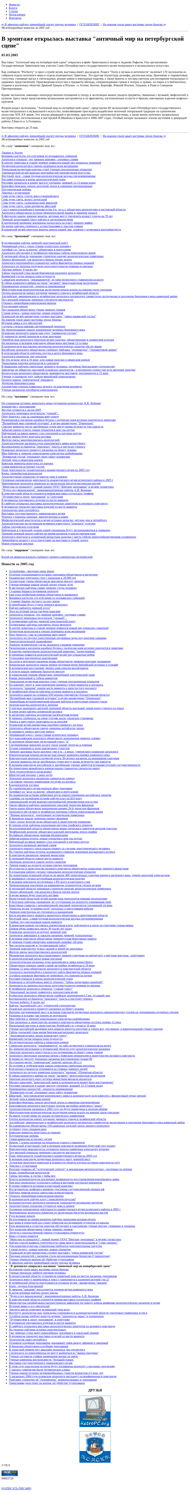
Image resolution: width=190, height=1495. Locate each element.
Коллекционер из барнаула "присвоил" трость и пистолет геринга (43, 446)
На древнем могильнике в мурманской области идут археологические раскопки (59, 1048)
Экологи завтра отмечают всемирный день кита (39, 1309)
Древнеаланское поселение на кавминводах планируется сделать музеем (55, 885)
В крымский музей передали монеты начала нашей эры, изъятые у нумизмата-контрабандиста (61, 229)
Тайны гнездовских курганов (20, 526)
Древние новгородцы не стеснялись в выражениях (41, 912)
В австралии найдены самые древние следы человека (43, 587)
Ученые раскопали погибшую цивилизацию (29, 389)
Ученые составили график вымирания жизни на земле (43, 1356)
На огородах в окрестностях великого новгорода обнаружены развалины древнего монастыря (68, 868)
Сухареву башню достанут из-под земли (34, 601)
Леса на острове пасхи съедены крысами (34, 611)
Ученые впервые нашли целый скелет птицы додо (41, 584)
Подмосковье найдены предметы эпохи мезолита (40, 624)
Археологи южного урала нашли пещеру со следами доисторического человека (59, 848)
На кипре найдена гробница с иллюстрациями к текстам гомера (42, 226)
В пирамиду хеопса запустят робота (31, 731)
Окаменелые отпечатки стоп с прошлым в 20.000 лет (42, 577)
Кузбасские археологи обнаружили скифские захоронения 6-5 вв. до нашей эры (59, 995)
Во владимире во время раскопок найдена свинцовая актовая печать (52, 1219)
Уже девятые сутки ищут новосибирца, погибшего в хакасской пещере (54, 1332)
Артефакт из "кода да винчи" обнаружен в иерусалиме (36, 249)
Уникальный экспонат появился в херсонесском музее (43, 992)
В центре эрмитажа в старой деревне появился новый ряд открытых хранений (51, 162)
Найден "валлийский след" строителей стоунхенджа (42, 1005)
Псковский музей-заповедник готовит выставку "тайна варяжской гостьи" (48, 316)
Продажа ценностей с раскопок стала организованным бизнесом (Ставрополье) (59, 1256)
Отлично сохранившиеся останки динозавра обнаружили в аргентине (53, 574)
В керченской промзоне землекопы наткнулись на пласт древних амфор (47, 222)
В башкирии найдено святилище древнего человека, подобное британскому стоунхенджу (58, 366)
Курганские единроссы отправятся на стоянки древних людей (48, 1069)
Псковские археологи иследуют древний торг (38, 932)
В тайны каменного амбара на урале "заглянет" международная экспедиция (49, 283)
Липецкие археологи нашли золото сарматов (37, 861)
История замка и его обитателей (21, 323)
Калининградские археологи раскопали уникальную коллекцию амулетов (56, 1202)
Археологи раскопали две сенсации (24, 356)
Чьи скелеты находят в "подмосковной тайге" (38, 945)
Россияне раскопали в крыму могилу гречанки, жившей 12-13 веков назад (48, 182)
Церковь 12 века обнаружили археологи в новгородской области (50, 968)
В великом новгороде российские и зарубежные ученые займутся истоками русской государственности (74, 765)
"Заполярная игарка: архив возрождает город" (38, 1035)
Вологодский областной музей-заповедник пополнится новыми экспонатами (58, 898)
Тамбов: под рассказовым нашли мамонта (35, 922)
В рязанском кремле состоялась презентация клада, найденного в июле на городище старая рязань (71, 925)
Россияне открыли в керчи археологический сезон (33, 179)
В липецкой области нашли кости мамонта (36, 858)
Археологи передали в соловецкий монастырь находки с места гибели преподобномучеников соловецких (68, 536)
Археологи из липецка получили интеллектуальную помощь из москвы (47, 266)
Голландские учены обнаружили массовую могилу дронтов (46, 581)
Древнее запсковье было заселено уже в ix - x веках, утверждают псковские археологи (63, 751)
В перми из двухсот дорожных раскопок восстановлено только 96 (50, 1059)
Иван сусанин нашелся (23, 1236)
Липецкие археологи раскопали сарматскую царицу (42, 778)
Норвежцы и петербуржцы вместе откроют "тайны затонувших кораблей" (56, 982)
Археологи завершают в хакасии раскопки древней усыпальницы (50, 935)
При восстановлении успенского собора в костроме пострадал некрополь (55, 1182)
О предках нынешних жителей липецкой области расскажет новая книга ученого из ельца (66, 708)
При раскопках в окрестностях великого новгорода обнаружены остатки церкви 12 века (65, 1022)
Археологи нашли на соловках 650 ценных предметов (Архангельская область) (59, 694)
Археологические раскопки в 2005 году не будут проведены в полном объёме (58, 1109)
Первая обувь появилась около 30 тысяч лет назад (40, 928)
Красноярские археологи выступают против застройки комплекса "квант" (56, 1105)
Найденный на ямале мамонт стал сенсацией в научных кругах (41, 433)
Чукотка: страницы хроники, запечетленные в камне (34, 516)
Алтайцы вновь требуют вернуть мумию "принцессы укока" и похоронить (56, 1316)
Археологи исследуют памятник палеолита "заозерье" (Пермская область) (56, 1072)
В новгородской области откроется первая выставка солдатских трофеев (47, 493)
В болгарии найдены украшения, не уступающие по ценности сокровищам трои (60, 901)
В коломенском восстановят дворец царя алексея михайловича (48, 668)
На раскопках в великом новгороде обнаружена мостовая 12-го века (44, 343)
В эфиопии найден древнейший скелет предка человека (44, 1262)
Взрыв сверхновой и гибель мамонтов (33, 678)
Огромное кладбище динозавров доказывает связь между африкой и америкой (58, 1342)
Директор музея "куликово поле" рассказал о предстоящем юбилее (51, 908)
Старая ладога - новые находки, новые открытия (32, 313)
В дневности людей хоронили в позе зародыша (31, 336)
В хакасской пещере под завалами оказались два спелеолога (47, 1349)
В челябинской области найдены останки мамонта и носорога (48, 691)
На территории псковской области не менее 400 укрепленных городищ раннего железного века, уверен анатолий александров (89, 875)
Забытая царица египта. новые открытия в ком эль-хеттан (38, 430)
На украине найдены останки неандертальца (37, 1329)
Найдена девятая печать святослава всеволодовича (41, 1192)
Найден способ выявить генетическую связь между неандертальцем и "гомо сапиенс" (63, 1242)
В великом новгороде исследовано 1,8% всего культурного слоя (49, 881)
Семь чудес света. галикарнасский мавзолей (29, 202)
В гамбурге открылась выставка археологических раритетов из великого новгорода (54, 503)
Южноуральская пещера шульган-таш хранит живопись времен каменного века (59, 755)
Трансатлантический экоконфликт (30, 641)
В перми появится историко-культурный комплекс (41, 1185)
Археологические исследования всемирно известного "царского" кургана (48, 523)
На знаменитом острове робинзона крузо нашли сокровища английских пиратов (60, 795)
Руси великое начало (14, 306)
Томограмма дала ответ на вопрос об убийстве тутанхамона (47, 1383)
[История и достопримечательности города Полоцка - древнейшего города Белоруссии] (95, 1461)
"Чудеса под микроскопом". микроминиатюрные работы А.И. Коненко (46, 490)
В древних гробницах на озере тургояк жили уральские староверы (51, 718)
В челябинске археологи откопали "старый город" (41, 988)
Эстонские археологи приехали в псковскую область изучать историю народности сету (64, 1162)
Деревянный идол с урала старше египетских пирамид (36, 246)
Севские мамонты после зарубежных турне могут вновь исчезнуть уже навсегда (52, 426)
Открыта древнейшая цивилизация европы (28, 303)
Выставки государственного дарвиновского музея (33, 513)
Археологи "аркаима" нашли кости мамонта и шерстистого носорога (52, 688)
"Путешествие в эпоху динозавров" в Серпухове (32, 496)
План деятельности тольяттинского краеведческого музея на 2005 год (45, 470)
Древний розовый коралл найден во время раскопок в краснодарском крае (48, 533)
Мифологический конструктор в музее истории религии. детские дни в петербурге (54, 520)
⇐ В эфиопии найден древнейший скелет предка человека (38, 136)
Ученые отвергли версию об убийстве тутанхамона (41, 1259)
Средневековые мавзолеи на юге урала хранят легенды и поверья (50, 744)
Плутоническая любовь (16, 189)
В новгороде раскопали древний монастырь (37, 855)
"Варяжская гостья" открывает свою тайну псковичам (35, 456)
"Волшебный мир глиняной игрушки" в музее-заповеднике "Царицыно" (47, 423)
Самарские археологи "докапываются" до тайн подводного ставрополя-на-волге (52, 279)
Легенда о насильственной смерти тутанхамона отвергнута (46, 1232)
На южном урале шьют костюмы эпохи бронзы (31, 319)
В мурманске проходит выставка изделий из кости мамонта (39, 506)
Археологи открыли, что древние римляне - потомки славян (39, 159)
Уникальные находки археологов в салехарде (30, 363)
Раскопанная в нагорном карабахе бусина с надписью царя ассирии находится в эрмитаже (58, 419)
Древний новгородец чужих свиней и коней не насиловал (46, 948)
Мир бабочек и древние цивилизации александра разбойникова (41, 453)
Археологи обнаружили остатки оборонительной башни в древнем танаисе (49, 212)
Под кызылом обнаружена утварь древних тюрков (33, 309)
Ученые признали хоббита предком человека (37, 1272)
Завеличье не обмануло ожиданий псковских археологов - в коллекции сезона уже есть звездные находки (68, 369)
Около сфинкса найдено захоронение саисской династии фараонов (51, 805)
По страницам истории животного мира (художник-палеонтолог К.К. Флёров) (51, 403)
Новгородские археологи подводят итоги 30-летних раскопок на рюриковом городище (64, 758)
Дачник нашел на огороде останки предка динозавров (43, 865)
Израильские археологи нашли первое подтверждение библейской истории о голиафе (63, 664)
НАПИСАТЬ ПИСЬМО (16, 1488)
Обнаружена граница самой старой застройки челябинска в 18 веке (52, 965)
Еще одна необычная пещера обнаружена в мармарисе (43, 594)
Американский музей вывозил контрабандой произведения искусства (45, 172)
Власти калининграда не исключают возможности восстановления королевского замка (64, 1179)
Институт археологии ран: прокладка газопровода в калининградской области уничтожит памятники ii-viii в (78, 1312)
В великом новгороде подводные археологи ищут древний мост (49, 1159)
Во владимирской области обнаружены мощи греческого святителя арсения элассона (63, 828)
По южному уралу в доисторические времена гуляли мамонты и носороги (56, 684)
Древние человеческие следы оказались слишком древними (47, 644)
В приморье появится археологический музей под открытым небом (52, 654)
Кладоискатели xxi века (24, 785)
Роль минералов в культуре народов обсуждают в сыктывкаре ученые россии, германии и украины (72, 1226)
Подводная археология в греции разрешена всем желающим (39, 166)
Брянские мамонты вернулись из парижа (27, 463)
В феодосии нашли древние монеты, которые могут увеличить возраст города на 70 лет (57, 216)
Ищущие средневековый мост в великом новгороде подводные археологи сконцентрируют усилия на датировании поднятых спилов (93, 1012)
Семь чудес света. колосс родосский (24, 199)
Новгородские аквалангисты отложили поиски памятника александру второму (59, 1149)
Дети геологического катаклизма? (30, 771)
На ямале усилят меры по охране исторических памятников (47, 1115)
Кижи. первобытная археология (21, 473)
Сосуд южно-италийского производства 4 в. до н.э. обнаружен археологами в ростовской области (63, 209)
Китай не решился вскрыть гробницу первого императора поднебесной (47, 556)
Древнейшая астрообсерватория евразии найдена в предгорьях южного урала (58, 701)
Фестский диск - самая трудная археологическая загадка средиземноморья (48, 176)
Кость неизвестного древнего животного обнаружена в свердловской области (58, 915)
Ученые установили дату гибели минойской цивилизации (38, 376)
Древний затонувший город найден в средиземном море (37, 219)
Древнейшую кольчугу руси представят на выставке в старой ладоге (44, 540)
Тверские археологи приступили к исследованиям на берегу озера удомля (56, 1052)
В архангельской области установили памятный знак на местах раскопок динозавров (63, 1276)
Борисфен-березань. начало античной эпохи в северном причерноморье (46, 186)
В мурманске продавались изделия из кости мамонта (34, 500)
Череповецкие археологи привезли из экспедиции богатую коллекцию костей (51, 483)
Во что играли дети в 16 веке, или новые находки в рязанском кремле (45, 359)
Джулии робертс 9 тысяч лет (19, 269)
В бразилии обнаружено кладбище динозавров (38, 1346)
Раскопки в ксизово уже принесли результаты (38, 1015)
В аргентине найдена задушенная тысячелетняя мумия (43, 714)
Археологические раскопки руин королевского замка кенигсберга (43, 443)
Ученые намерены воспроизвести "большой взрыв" (41, 1359)
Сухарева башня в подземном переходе (33, 591)
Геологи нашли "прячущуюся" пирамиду (27, 379)
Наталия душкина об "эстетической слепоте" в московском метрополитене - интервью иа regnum (70, 1169)
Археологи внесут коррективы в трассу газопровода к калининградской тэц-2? (59, 1279)
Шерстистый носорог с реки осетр (31, 775)
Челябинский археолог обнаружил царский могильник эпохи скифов (53, 831)
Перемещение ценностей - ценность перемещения (33, 286)
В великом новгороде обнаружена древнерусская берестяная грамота (52, 938)
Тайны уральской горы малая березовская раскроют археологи (41, 273)
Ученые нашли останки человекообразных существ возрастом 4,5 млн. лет (56, 1373)
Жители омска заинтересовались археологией (30, 440)
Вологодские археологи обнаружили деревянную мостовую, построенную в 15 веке (54, 373)
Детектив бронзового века (18, 383)
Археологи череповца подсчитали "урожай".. (30, 413)
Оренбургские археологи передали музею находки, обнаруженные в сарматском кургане (57, 339)
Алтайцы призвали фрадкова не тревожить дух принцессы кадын (50, 975)
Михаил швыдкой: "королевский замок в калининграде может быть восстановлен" (61, 1082)
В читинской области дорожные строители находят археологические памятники (52, 256)
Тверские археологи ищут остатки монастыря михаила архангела (50, 1079)
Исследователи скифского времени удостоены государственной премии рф (56, 1189)
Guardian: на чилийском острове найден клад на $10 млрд (45, 798)
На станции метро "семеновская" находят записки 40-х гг (45, 1062)
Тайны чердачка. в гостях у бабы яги (32, 1175)
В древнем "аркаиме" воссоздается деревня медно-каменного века (51, 1289)
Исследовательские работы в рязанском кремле (39, 1042)
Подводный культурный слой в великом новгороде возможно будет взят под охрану (62, 1145)
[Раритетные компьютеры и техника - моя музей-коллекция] (95, 1426)
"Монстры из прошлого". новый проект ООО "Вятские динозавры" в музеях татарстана (57, 486)
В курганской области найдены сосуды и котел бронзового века (42, 353)
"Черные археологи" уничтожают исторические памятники (46, 815)
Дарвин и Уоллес (12, 152)
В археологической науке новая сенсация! (35, 958)
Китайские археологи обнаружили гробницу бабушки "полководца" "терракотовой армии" (59, 349)
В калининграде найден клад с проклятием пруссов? (42, 1199)
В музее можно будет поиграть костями (26, 436)
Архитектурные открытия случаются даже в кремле (34, 476)
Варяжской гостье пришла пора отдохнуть (28, 276)
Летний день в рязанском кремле (22, 460)
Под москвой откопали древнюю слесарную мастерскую (37, 299)
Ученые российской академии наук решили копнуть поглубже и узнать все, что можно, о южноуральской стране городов (86, 1028)
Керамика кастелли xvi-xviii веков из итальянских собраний (39, 156)
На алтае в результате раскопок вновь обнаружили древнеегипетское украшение (60, 661)
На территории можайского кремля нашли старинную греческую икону (54, 768)
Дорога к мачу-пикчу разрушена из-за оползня (38, 721)
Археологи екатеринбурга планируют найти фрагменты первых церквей (47, 262)
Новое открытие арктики (17, 543)
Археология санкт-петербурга (20, 510)
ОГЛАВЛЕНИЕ (89, 136)
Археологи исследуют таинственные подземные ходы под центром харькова (57, 638)
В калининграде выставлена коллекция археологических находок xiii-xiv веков (51, 346)
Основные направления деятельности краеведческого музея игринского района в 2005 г (57, 480)
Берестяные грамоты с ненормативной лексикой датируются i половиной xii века (60, 905)
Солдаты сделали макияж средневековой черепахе (33, 326)
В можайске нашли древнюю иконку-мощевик (38, 818)
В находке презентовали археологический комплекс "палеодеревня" (52, 651)
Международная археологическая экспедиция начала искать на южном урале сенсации (56, 289)
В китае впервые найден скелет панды (33, 1292)
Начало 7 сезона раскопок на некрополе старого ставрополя (47, 1142)
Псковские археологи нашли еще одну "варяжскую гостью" (39, 333)
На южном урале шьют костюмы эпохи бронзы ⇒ (134, 136)
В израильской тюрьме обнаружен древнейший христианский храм (52, 674)
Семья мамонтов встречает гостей (23, 466)
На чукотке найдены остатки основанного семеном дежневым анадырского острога (62, 851)
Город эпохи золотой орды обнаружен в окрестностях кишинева (50, 821)
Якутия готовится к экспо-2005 (21, 409)
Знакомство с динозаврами (18, 406)
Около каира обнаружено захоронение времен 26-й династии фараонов (54, 808)
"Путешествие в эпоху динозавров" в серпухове (39, 1319)
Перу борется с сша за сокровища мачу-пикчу (30, 416)
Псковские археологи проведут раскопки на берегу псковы (38, 450)
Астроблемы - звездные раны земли (31, 571)
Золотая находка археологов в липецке (33, 704)
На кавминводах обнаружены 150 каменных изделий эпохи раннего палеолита (59, 1125)
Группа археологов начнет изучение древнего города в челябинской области (50, 293)
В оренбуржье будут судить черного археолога (38, 604)
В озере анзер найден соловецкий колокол (35, 711)
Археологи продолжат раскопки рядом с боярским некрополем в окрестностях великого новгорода (72, 1055)
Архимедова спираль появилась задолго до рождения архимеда (41, 386)
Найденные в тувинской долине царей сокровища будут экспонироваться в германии (55, 530)
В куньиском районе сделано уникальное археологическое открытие (52, 871)
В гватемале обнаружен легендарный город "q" (39, 741)
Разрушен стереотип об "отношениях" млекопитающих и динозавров (53, 1379)
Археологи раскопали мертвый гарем (32, 845)
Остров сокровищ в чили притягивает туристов (39, 748)
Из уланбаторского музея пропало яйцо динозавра (40, 788)
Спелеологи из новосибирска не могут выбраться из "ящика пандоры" (54, 1353)
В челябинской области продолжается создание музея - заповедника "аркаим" (58, 1282)
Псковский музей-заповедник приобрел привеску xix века (46, 724)
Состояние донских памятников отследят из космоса (42, 781)
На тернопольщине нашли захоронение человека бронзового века (43, 329)
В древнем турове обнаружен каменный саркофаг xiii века (46, 942)
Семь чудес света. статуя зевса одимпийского (30, 196)
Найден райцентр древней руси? (29, 608)
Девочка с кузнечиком (15, 192)
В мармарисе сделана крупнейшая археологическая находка (47, 878)
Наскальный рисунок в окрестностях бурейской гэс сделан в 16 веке (52, 1025)
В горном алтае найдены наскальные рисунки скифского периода (50, 825)
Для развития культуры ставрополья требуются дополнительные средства (55, 1246)
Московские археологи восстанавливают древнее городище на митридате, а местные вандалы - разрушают (77, 955)
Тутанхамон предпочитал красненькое (33, 658)
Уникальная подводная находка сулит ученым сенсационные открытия (46, 169)
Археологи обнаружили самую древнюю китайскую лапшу (46, 728)
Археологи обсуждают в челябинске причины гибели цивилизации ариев (48, 252)
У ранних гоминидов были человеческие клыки (39, 1369)
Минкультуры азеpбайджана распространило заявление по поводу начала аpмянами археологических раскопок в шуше (84, 1302)
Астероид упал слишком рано (28, 1129)
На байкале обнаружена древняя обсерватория (38, 835)
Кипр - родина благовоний (26, 1286)
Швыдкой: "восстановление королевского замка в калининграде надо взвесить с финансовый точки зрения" (78, 1095)
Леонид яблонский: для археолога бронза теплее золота (36, 259)
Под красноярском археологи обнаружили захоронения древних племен (54, 738)
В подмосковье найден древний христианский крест (34, 242)
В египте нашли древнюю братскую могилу (37, 671)
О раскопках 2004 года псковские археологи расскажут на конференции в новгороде (63, 1376)
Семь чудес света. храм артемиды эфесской (28, 206)
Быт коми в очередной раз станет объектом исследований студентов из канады (59, 1222)
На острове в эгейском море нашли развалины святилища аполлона (52, 1065)
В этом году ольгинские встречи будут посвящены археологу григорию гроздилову (62, 1366)
